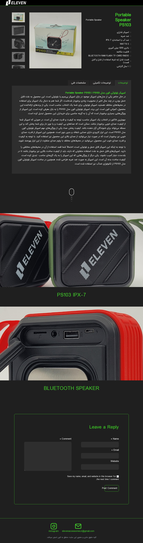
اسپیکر (87, 109)
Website (115, 461)
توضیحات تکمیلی (102, 83)
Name (115, 439)
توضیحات (123, 83)
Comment (66, 439)
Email (115, 450)
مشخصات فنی (78, 83)
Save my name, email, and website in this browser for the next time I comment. (93, 478)
